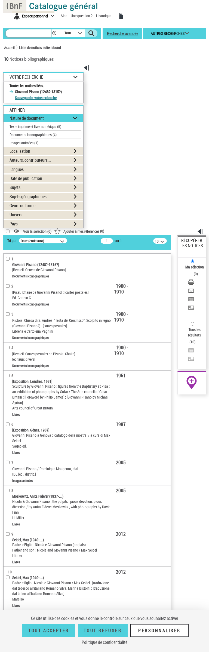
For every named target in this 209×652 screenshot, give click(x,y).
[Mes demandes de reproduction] (121, 16)
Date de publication (26, 178)
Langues (17, 169)
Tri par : (12, 240)
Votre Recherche (26, 77)
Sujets (15, 187)
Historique (104, 15)
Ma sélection (194, 267)
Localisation (20, 151)
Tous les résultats (194, 332)
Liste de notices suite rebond (40, 47)
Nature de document (27, 118)
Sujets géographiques (28, 197)
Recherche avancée (122, 33)
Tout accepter (48, 630)
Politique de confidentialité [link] (104, 642)
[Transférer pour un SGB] (191, 308)
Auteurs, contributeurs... (30, 160)
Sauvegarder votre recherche (36, 97)
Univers (16, 215)
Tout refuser (103, 630)
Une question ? (82, 15)
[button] (54, 33)
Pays (14, 224)
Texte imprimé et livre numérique (35, 126)
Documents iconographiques (33, 134)
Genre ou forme (22, 206)
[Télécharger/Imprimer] (191, 283)
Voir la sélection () (37, 231)
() (83, 231)
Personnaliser (159, 630)
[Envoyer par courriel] (191, 291)
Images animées (24, 142)
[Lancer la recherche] (91, 33)
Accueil (9, 47)
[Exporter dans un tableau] (191, 300)
